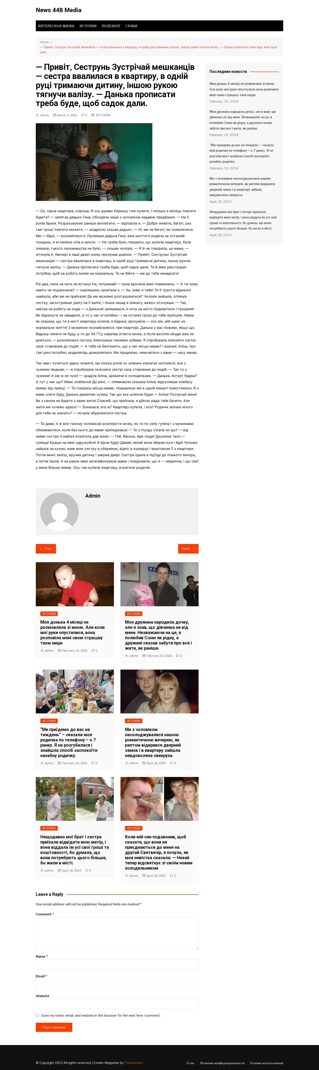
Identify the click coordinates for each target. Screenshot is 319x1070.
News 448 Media (58, 10)
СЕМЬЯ (131, 26)
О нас (191, 1063)
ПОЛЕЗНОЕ (111, 26)
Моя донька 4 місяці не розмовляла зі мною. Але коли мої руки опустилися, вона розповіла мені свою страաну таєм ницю (72, 632)
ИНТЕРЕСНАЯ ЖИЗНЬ (56, 26)
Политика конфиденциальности (222, 1063)
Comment (45, 914)
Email (41, 976)
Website (42, 996)
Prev (48, 549)
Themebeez (134, 1063)
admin (44, 115)
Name (42, 956)
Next (186, 549)
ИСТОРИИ (88, 26)
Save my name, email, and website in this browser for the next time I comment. (100, 1015)
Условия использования (266, 1063)
